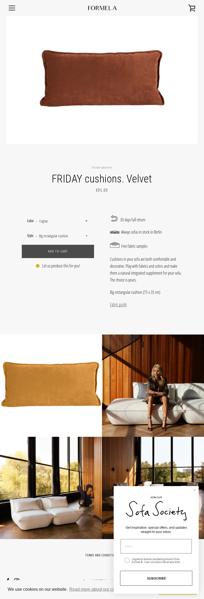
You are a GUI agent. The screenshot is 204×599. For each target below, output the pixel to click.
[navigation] (12, 8)
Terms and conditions (102, 555)
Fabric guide (118, 304)
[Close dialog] (195, 490)
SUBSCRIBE (156, 578)
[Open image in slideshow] (102, 80)
